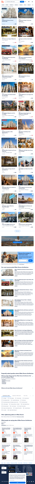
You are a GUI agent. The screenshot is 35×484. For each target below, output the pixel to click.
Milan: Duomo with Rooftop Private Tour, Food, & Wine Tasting (6, 429)
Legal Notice (17, 468)
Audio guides (4, 383)
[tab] (6, 396)
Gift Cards (24, 472)
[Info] (12, 6)
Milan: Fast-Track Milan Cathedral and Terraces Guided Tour (27, 429)
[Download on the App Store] (11, 471)
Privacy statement (21, 264)
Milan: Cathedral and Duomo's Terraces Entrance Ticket (17, 446)
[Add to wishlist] (16, 8)
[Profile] (32, 1)
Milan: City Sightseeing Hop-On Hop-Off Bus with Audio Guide (17, 429)
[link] (9, 16)
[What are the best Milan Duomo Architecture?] (33, 388)
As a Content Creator (29, 468)
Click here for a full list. (20, 416)
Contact (16, 467)
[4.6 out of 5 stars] (3, 425)
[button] (9, 16)
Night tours (3, 381)
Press (23, 471)
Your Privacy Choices (18, 471)
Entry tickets (4, 379)
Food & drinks (4, 382)
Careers (24, 468)
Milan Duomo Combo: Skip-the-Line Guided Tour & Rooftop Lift (6, 446)
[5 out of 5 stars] (6, 431)
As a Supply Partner (29, 467)
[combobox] (12, 2)
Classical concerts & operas (6, 380)
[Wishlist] (25, 1)
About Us (24, 467)
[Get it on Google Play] (11, 468)
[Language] (29, 1)
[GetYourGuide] (2, 2)
